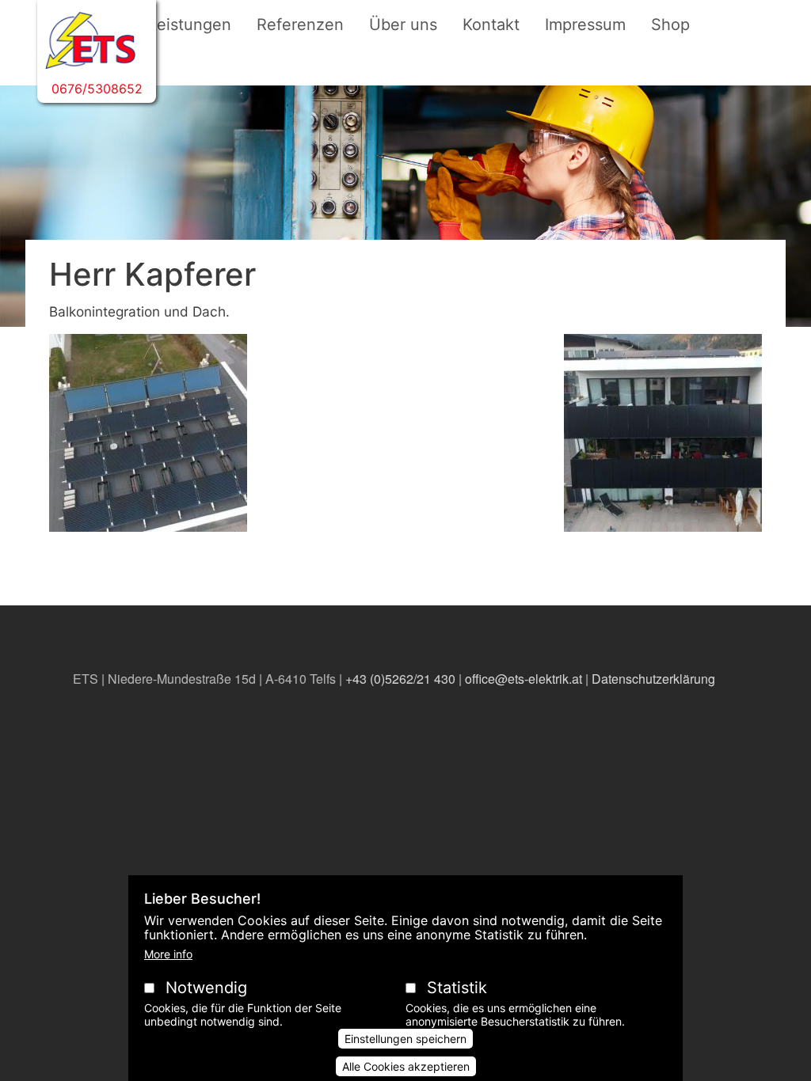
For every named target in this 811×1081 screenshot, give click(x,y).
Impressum (585, 24)
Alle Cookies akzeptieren (406, 1066)
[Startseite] (90, 40)
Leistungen (189, 24)
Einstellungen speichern (405, 1038)
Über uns (403, 24)
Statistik (457, 987)
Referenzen (300, 24)
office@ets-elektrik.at (523, 678)
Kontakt (491, 24)
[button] (148, 439)
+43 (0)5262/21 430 (400, 678)
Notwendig (206, 987)
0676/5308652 (97, 89)
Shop (670, 24)
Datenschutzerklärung (653, 678)
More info (168, 954)
